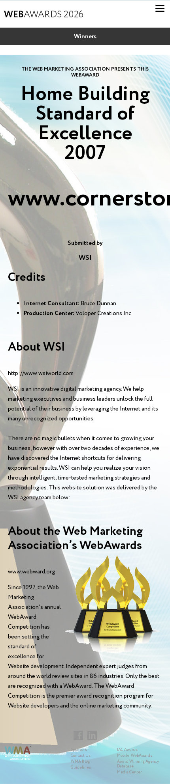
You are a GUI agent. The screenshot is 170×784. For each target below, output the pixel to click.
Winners (85, 36)
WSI (85, 258)
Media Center (129, 772)
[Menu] (159, 8)
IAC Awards (127, 750)
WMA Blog (80, 762)
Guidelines (81, 768)
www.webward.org (31, 571)
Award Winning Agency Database (138, 764)
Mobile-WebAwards (134, 756)
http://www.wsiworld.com (41, 373)
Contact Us (81, 756)
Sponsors (79, 750)
